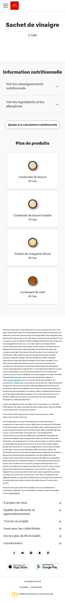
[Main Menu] (5, 5)
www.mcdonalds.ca (15, 380)
